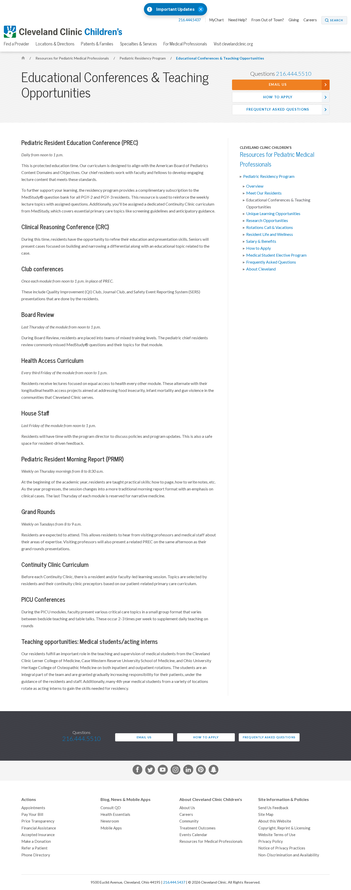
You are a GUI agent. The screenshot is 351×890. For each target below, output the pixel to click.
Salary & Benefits (261, 241)
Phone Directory (35, 855)
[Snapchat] (213, 771)
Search (336, 20)
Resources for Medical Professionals (211, 841)
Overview (254, 186)
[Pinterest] (201, 771)
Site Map (265, 814)
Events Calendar (193, 834)
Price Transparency (37, 821)
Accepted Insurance (38, 834)
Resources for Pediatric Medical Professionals (72, 58)
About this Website (274, 821)
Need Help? (237, 20)
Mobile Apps (111, 828)
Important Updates (175, 9)
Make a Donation (36, 841)
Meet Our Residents (264, 193)
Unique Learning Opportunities (273, 213)
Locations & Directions (55, 44)
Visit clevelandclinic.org (233, 44)
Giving (294, 20)
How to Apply (278, 97)
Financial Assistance (38, 828)
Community (189, 821)
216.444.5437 (190, 20)
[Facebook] (137, 771)
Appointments (33, 807)
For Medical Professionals (185, 44)
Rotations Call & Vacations (269, 227)
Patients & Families (97, 44)
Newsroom (109, 821)
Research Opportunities (267, 220)
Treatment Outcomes (197, 828)
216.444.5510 (293, 73)
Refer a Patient (34, 848)
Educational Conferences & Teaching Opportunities (220, 58)
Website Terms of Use (276, 834)
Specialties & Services (138, 44)
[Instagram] (175, 771)
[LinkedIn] (188, 771)
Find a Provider (16, 44)
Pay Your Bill (32, 814)
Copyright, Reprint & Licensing (284, 828)
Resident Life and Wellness (269, 234)
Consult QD (110, 807)
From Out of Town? (268, 20)
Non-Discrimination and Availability (288, 855)
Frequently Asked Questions (277, 109)
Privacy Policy (270, 841)
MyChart (216, 20)
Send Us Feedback (273, 807)
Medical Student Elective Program (276, 255)
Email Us (278, 84)
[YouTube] (163, 771)
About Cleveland (261, 269)
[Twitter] (150, 771)
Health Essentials (115, 814)
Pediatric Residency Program (143, 58)
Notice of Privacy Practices (281, 848)
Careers (310, 20)
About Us (187, 807)
